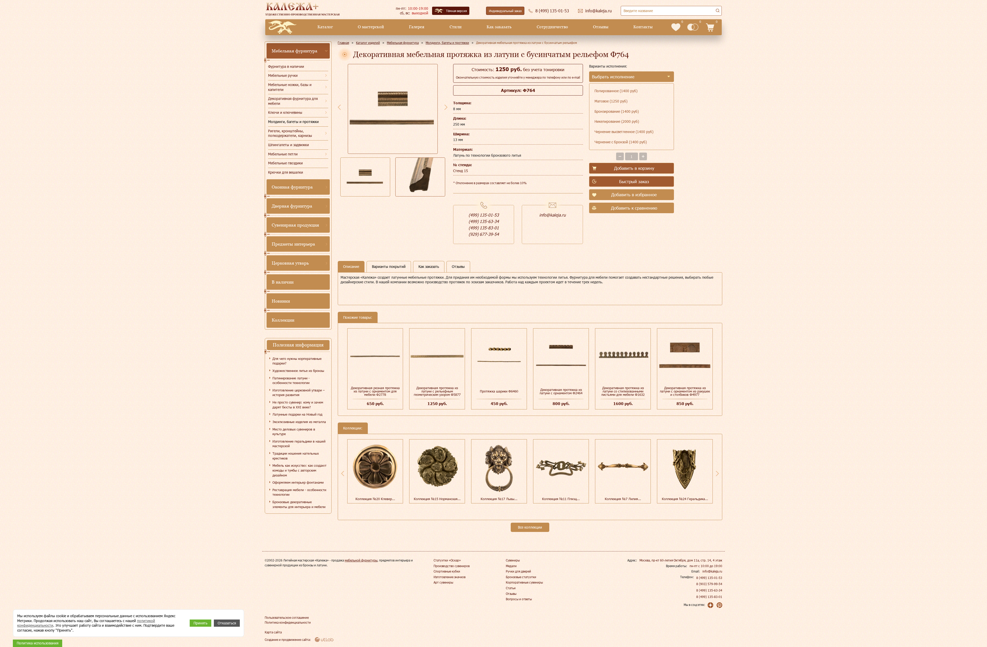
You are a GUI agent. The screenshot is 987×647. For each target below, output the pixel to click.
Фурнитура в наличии (286, 66)
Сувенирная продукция (295, 225)
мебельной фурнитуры (361, 560)
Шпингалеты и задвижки (288, 145)
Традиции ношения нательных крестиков (295, 455)
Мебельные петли (283, 154)
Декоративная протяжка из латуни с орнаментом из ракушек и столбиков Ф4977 (685, 391)
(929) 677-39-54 (484, 234)
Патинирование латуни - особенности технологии (291, 380)
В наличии (283, 282)
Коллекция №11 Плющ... (561, 499)
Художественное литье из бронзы (298, 371)
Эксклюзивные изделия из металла (299, 422)
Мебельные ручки (283, 75)
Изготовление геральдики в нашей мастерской (298, 443)
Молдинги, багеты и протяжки (293, 121)
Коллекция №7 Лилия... (623, 499)
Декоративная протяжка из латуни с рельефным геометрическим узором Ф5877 (437, 391)
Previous (339, 107)
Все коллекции (530, 527)
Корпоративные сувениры (524, 582)
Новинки (281, 301)
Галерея (416, 26)
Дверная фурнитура (292, 206)
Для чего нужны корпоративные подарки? (297, 361)
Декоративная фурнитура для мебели (293, 101)
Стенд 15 (460, 170)
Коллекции (283, 320)
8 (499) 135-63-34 (709, 590)
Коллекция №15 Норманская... (437, 499)
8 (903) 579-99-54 (709, 584)
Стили (456, 26)
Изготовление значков (449, 577)
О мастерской (371, 26)
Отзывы (600, 26)
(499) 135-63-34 (484, 221)
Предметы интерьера (293, 244)
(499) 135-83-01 (484, 227)
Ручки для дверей (518, 571)
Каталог (325, 26)
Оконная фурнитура (292, 187)
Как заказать (499, 26)
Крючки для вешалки (285, 172)
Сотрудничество (552, 26)
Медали (511, 566)
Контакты (643, 26)
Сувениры (513, 560)
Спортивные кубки (447, 571)
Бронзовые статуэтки (521, 577)
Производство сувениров (452, 566)
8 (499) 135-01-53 (709, 577)
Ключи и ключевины (285, 112)
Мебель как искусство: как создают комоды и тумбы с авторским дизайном (299, 470)
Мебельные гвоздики (285, 163)
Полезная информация (298, 345)
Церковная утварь (290, 263)
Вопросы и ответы (519, 599)
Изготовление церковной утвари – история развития (298, 392)
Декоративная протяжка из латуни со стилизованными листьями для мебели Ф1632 (623, 391)
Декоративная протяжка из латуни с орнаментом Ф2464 (561, 391)
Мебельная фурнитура (294, 50)
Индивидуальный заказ (505, 11)
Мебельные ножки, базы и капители (290, 87)
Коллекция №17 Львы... (499, 499)
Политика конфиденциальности (288, 622)
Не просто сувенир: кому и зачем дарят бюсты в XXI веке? (297, 404)
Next (445, 107)
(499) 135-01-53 (484, 214)
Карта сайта (273, 632)
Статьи (511, 588)
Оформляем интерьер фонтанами (298, 482)
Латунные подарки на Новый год (297, 414)
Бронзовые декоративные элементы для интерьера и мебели (298, 504)
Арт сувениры (443, 582)
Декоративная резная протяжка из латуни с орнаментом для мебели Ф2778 (375, 391)
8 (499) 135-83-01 (709, 596)
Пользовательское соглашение (287, 617)
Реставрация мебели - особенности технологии (299, 492)
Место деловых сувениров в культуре (293, 431)
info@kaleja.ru (552, 214)
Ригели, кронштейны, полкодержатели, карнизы (290, 133)
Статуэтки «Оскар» (447, 560)
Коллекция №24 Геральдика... (685, 499)
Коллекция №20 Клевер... (375, 499)
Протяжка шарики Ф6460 (499, 391)
